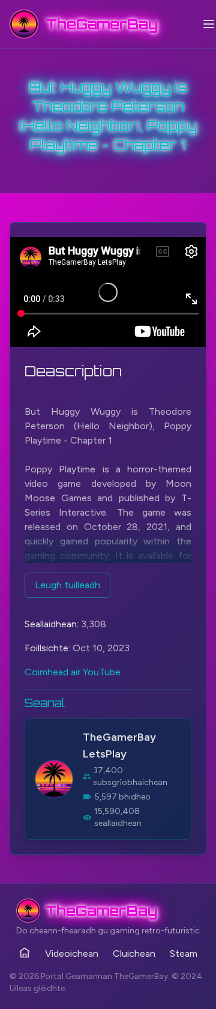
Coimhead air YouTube (73, 672)
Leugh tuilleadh (67, 585)
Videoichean (71, 953)
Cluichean (134, 953)
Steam (183, 953)
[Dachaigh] (25, 953)
